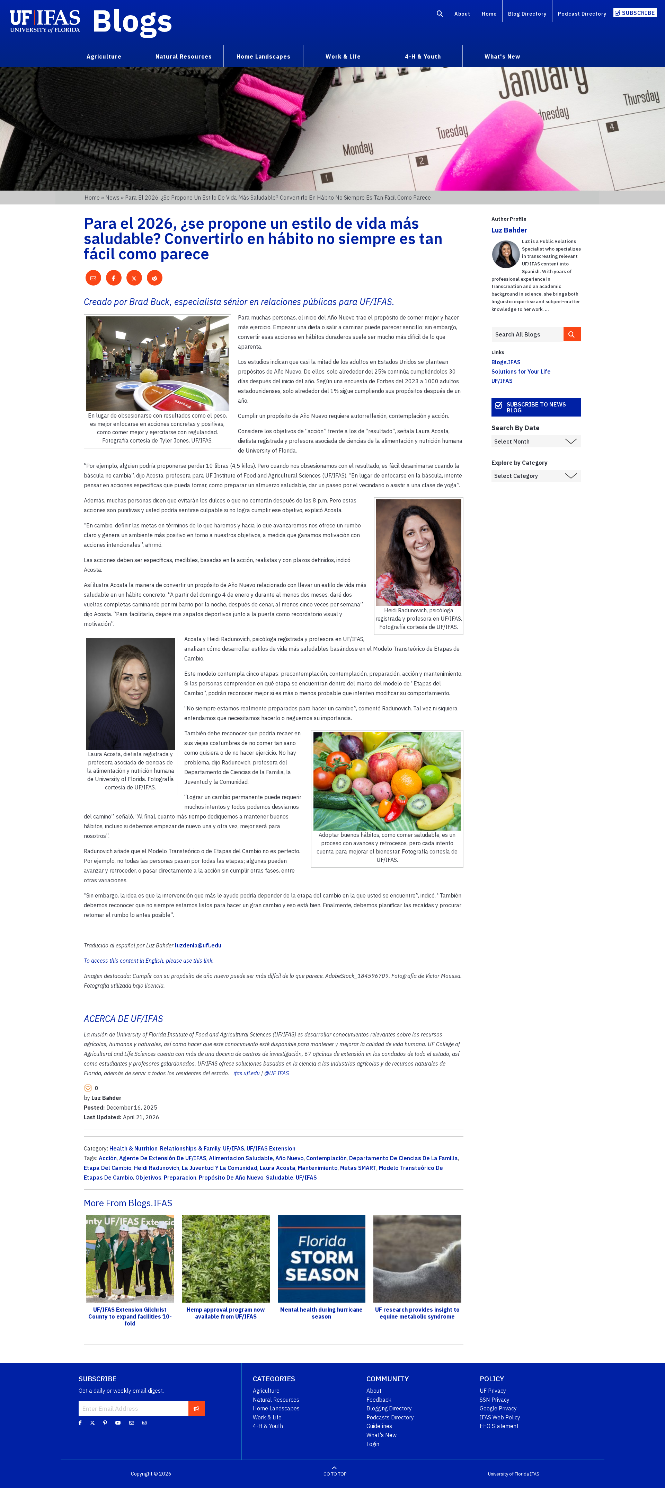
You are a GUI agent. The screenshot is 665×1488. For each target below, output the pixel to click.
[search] (573, 334)
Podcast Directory (582, 13)
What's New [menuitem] (502, 56)
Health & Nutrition (133, 1148)
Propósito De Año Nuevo (231, 1177)
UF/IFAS (233, 1148)
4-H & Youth (268, 1426)
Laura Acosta (277, 1167)
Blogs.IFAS (506, 362)
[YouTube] (118, 1423)
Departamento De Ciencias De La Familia (403, 1158)
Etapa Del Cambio (108, 1167)
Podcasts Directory (390, 1417)
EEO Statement (499, 1426)
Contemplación (326, 1158)
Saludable (279, 1177)
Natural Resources (276, 1399)
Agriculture (266, 1390)
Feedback (378, 1399)
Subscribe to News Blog (536, 407)
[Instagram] (144, 1423)
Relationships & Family (190, 1148)
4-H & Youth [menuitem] (423, 56)
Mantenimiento (318, 1167)
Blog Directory (527, 13)
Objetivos (148, 1177)
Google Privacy (498, 1408)
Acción (108, 1158)
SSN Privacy (494, 1399)
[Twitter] (92, 1423)
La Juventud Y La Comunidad (219, 1167)
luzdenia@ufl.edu (198, 945)
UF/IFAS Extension (271, 1148)
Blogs (132, 20)
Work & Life (267, 1417)
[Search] (440, 15)
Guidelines (379, 1426)
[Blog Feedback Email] (131, 1423)
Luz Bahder (509, 230)
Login (372, 1444)
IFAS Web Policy (500, 1417)
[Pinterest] (105, 1423)
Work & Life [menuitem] (343, 56)
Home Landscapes (276, 1408)
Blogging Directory (389, 1408)
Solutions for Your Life (521, 371)
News (112, 197)
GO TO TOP (334, 1474)
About (462, 13)
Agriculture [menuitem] (104, 56)
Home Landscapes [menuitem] (264, 56)
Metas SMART (358, 1167)
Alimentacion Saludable (241, 1158)
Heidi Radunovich (156, 1167)
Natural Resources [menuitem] (184, 56)
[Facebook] (80, 1423)
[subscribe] (196, 1408)
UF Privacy (493, 1390)
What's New (381, 1435)
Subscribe (638, 12)
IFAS (534, 1474)
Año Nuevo (289, 1158)
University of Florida (508, 1474)
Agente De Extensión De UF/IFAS (162, 1158)
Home (489, 13)
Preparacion (180, 1177)
